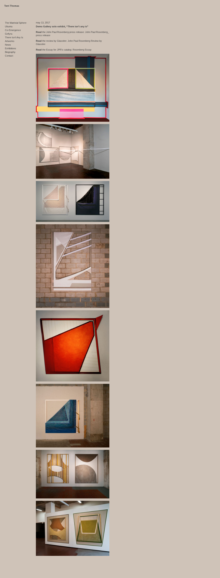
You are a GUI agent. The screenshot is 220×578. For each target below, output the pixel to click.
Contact (9, 55)
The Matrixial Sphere (15, 23)
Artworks (9, 41)
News (8, 44)
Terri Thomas (11, 6)
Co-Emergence (13, 30)
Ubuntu (8, 26)
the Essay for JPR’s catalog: (54, 49)
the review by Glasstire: (51, 41)
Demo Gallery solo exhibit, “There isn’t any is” (62, 26)
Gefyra (8, 33)
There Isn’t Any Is (14, 37)
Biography (10, 52)
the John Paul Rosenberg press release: (60, 32)
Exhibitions (10, 48)
